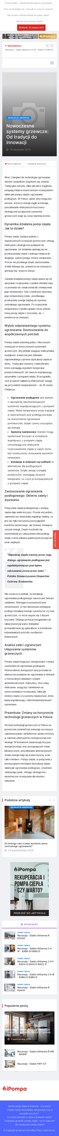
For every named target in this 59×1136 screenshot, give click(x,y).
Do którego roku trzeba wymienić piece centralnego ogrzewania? (26, 845)
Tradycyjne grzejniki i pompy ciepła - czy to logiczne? (29, 1121)
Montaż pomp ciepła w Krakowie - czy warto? (29, 1106)
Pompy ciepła (23, 932)
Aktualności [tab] (31, 924)
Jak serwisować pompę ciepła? (29, 1124)
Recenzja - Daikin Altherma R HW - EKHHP (35, 1053)
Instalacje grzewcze (18, 118)
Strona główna (14, 164)
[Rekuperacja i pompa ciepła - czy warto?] (29, 889)
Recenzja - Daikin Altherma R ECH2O (33, 937)
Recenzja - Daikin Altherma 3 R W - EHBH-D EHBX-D (35, 976)
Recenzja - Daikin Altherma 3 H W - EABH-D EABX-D (29, 50)
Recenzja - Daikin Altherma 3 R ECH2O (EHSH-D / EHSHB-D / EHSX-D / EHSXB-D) (29, 1032)
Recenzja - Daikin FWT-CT (31, 1063)
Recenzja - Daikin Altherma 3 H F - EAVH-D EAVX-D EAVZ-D (35, 963)
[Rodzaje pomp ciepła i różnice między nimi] (29, 36)
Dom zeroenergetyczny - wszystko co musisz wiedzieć (28, 9)
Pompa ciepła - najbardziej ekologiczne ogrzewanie (28, 3)
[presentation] (47, 45)
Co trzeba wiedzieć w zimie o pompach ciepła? (29, 1117)
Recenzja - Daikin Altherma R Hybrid (33, 989)
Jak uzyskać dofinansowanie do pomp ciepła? (28, 15)
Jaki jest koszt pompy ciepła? (29, 21)
